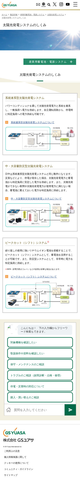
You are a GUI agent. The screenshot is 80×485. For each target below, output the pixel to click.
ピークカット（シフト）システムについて (34, 276)
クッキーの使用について (16, 463)
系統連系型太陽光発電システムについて (32, 122)
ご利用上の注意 (12, 451)
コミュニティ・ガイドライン (18, 469)
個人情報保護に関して (15, 457)
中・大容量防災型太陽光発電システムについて (36, 198)
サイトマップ (10, 475)
